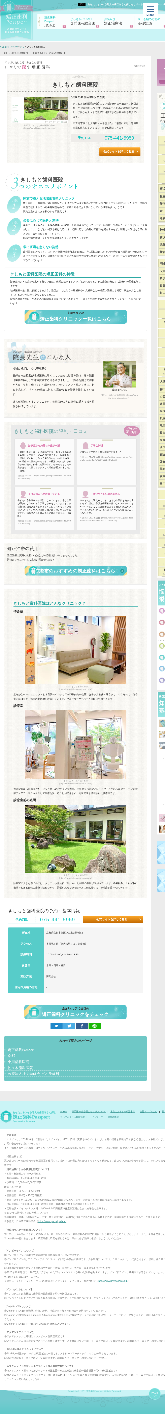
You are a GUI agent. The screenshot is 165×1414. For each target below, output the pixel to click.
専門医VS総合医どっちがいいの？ (89, 1111)
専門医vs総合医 (82, 21)
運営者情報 (113, 1117)
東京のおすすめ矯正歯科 (122, 1111)
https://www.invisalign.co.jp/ (113, 1281)
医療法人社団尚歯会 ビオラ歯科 (33, 1073)
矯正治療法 (113, 21)
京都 (11, 1055)
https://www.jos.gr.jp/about (52, 1221)
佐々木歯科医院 (20, 1067)
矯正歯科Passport (21, 1049)
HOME (50, 21)
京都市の (76, 570)
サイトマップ (96, 1117)
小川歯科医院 (18, 1061)
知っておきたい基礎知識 (72, 1117)
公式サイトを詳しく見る (118, 151)
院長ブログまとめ (148, 1111)
